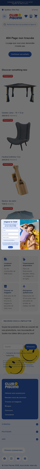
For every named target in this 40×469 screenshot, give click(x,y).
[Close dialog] (38, 220)
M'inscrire (10, 247)
